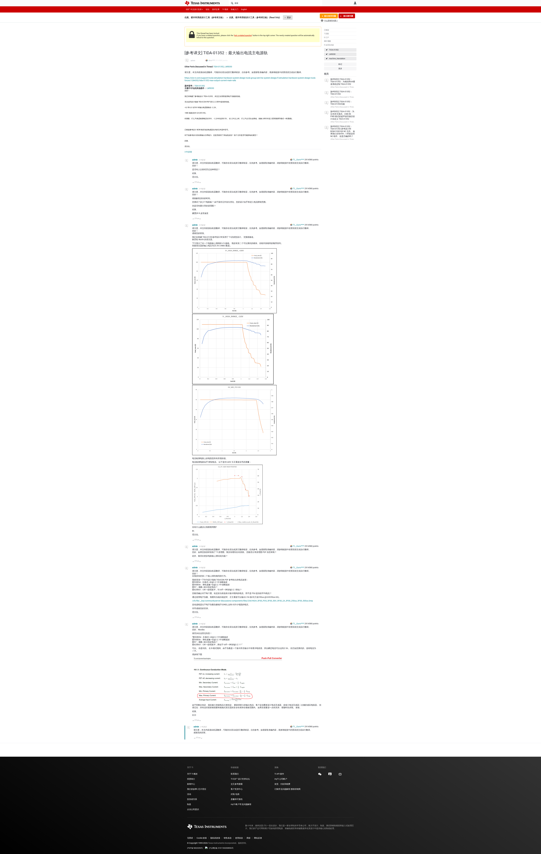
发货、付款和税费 (282, 784)
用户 (355, 3)
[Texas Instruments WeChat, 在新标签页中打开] (320, 775)
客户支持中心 (237, 789)
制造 (189, 804)
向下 (200, 183)
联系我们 (235, 774)
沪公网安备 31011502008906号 (221, 848)
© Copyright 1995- (197, 843)
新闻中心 (191, 784)
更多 (289, 17)
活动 (189, 794)
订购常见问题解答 (282, 789)
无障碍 (190, 838)
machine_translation (337, 58)
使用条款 (239, 838)
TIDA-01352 (334, 50)
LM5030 (332, 54)
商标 (248, 838)
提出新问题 (348, 16)
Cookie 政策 (202, 838)
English (244, 9)
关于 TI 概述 (192, 774)
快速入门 (234, 9)
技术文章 (215, 9)
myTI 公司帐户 (280, 779)
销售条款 (228, 838)
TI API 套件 (279, 774)
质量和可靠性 (237, 799)
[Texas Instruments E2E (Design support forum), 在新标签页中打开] (330, 775)
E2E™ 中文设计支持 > (194, 9)
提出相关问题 (330, 16)
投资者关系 (192, 799)
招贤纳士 (191, 779)
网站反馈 (258, 838)
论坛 (207, 9)
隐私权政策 (215, 838)
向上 (193, 183)
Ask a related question (243, 35)
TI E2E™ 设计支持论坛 (240, 779)
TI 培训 (225, 9)
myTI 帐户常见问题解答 (241, 804)
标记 (340, 64)
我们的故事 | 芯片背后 (196, 789)
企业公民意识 (193, 809)
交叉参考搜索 (237, 784)
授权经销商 (296, 789)
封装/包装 (235, 794)
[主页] (204, 3)
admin (192, 61)
